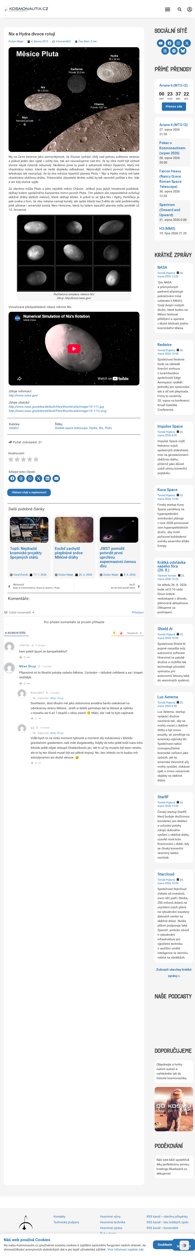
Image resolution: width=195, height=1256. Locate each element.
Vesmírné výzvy (110, 1216)
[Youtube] (161, 43)
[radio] (11, 460)
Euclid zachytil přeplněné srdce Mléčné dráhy (24, 553)
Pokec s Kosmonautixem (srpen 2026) (172, 148)
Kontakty (59, 1216)
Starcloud (165, 874)
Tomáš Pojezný (166, 272)
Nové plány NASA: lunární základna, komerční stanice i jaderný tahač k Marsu (115, 557)
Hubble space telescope (71, 428)
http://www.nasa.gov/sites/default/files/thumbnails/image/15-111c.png (57, 411)
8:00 (174, 435)
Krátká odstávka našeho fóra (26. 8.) (171, 566)
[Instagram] (178, 43)
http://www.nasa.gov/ (23, 395)
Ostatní (14, 428)
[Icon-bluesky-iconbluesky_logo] (182, 51)
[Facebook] (169, 43)
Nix (101, 428)
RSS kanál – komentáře (162, 1228)
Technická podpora (66, 1222)
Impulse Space (170, 426)
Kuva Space (167, 489)
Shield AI (165, 629)
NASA (162, 267)
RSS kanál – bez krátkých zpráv (168, 1222)
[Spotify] (174, 51)
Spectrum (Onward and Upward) (169, 210)
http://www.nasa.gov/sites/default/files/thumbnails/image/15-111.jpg (56, 406)
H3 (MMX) (167, 228)
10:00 (175, 353)
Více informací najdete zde (125, 1249)
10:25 (175, 579)
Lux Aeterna (167, 697)
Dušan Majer (16, 41)
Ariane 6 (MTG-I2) (173, 85)
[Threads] (165, 51)
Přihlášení (137, 612)
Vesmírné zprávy (111, 1228)
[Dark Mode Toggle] (184, 1245)
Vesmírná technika (112, 1222)
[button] (167, 9)
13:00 (175, 276)
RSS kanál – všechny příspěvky (167, 1216)
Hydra (93, 428)
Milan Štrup (27, 666)
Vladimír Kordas (166, 575)
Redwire (164, 344)
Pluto (108, 428)
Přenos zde (174, 106)
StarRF (163, 797)
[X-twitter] (187, 43)
